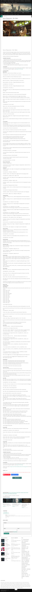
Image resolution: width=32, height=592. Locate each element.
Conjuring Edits (13, 495)
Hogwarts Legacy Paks (25, 557)
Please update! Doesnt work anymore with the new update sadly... (15, 548)
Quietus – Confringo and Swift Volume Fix (7, 544)
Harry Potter (27, 554)
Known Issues (28, 564)
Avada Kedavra (26, 541)
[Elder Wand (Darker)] (2, 540)
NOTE (22, 570)
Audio (2, 12)
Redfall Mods (14, 585)
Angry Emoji (18, 582)
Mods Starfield (18, 585)
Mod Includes (23, 567)
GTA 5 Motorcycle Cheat (7, 584)
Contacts (15, 2)
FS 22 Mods (24, 584)
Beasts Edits (6, 495)
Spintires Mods (9, 585)
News (13, 2)
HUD (22, 560)
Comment (5, 522)
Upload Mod (5, 0)
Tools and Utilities (6, 14)
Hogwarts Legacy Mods (20, 586)
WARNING (23, 576)
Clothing (11, 12)
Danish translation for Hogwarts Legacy (8, 549)
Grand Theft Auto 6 (26, 582)
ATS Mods (16, 587)
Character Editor (24, 545)
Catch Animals (9, 495)
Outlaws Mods (20, 587)
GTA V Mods (4, 585)
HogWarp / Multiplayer (10, 0)
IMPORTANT (27, 560)
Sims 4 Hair (10, 586)
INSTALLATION (27, 561)
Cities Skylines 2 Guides (18, 583)
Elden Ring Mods (27, 585)
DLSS (27, 548)
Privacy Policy (15, 531)
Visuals (15, 14)
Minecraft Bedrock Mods (4, 586)
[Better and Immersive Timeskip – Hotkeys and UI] (7, 500)
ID (24, 560)
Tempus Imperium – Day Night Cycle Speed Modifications (25, 505)
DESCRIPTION (23, 548)
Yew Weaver (27, 576)
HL (24, 555)
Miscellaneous (27, 12)
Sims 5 (21, 582)
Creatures (15, 12)
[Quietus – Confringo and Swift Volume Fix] (2, 544)
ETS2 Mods (6, 587)
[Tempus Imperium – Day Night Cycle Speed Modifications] (26, 500)
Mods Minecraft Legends (11, 583)
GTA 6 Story (2, 582)
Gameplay (23, 12)
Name (5, 528)
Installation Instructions (25, 563)
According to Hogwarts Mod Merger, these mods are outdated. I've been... (15, 557)
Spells (2, 14)
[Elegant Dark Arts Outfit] (2, 559)
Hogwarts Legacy (28, 555)
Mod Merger (22, 0)
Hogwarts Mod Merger (19, 464)
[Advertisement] (17, 43)
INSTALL (23, 561)
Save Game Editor (17, 0)
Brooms (5, 12)
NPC (24, 570)
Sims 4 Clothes (13, 584)
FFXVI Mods (23, 585)
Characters (8, 12)
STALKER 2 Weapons (4, 583)
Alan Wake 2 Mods (11, 587)
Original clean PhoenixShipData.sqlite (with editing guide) (18, 466)
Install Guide (23, 564)
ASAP (22, 541)
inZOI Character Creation (8, 582)
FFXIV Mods (26, 586)
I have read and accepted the (11, 531)
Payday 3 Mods (14, 586)
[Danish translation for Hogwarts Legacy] (2, 549)
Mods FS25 (14, 582)
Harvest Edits (17, 495)
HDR (22, 555)
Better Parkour (24, 542)
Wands (18, 14)
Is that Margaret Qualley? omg (15, 560)
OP (26, 570)
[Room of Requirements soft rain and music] (2, 553)
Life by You (24, 583)
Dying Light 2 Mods (19, 584)
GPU (24, 554)
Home (1, 0)
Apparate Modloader (27, 0)
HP (29, 558)
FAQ (28, 551)
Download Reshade (24, 551)
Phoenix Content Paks (24, 573)
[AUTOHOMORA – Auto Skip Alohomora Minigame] (17, 500)
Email (19, 528)
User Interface (12, 14)
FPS (22, 554)
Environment (19, 12)
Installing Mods (3, 2)
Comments (6, 512)
